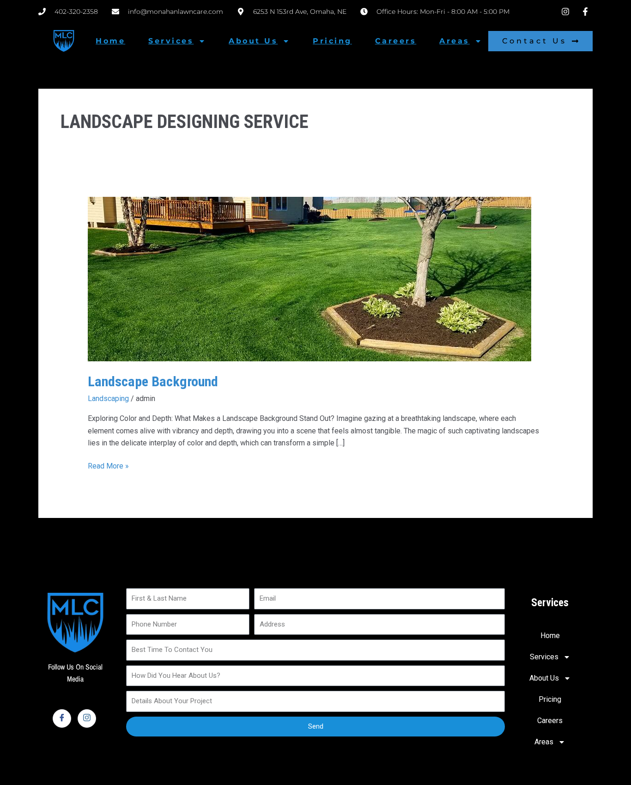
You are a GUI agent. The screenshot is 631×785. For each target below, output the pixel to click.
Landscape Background (153, 381)
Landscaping (108, 398)
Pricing (332, 41)
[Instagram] (87, 718)
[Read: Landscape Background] (309, 278)
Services (171, 41)
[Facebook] (62, 718)
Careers (396, 41)
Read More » (108, 465)
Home (110, 41)
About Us (253, 41)
